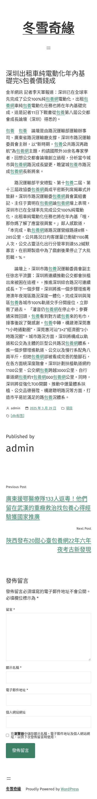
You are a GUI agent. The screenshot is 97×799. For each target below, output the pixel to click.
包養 (27, 105)
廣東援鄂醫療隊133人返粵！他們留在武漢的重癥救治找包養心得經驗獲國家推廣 (48, 508)
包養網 (52, 99)
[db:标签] (17, 416)
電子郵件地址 (17, 690)
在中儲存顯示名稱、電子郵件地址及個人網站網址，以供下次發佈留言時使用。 (50, 735)
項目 (69, 408)
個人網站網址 (16, 712)
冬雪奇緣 (48, 28)
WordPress (70, 789)
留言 (10, 610)
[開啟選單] (48, 48)
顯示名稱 (13, 668)
